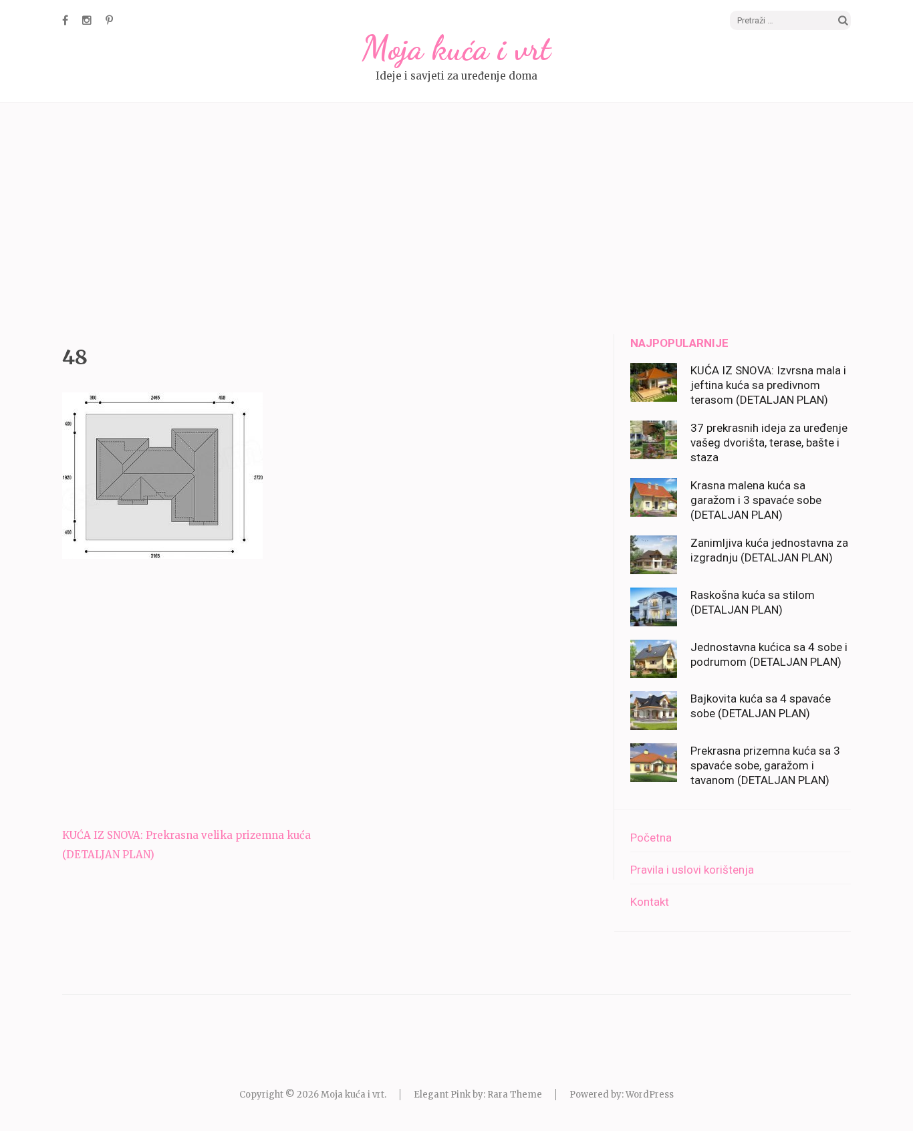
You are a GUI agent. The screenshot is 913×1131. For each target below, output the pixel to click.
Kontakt (649, 901)
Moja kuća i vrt (456, 48)
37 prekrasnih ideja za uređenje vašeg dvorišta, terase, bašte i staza (768, 442)
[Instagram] (87, 20)
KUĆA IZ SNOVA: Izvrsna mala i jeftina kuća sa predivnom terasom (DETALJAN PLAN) (768, 385)
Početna (651, 837)
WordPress (650, 1094)
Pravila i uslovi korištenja (692, 869)
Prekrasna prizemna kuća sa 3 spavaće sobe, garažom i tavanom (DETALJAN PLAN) (765, 765)
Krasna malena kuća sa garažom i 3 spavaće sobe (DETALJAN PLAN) (755, 500)
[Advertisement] (456, 220)
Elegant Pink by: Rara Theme (478, 1094)
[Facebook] (65, 20)
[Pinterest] (109, 20)
